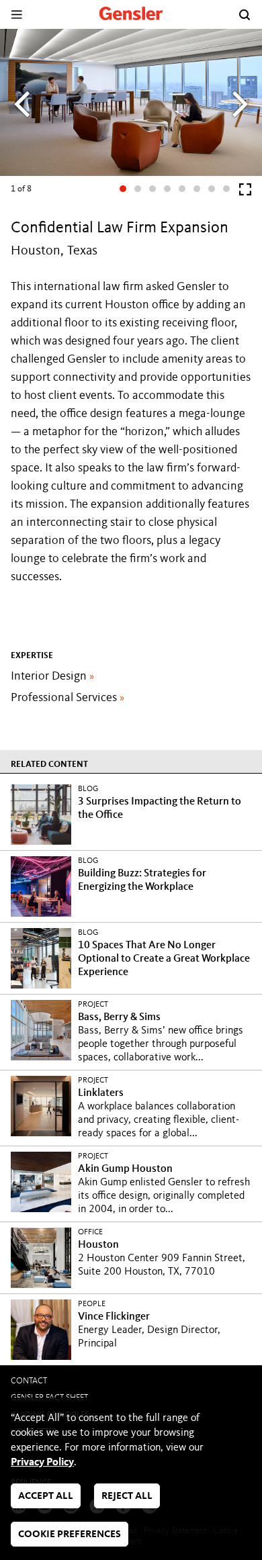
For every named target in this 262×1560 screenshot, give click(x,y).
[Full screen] (245, 192)
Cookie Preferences (69, 1535)
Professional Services (67, 698)
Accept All (45, 1497)
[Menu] (16, 14)
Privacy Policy (42, 1462)
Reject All (126, 1497)
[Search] (244, 15)
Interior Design (52, 676)
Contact (29, 1381)
